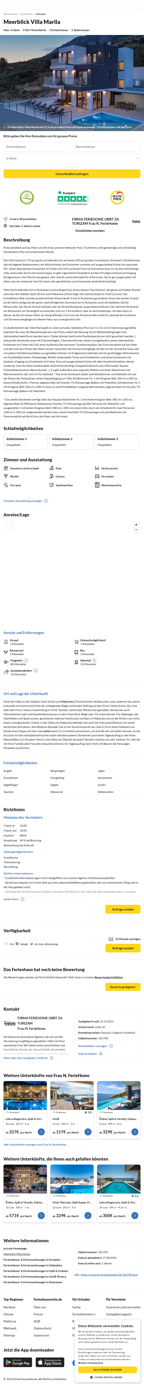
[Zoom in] (136, 524)
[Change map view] (8, 525)
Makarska (67, 701)
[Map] (72, 572)
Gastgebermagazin (119, 1314)
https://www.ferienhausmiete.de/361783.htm (109, 1274)
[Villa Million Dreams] (25, 1179)
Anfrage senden (123, 909)
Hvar (84, 714)
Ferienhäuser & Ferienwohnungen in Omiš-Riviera (35, 1276)
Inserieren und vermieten (123, 1307)
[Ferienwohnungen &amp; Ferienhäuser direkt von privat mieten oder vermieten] (6, 4)
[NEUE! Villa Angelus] (118, 1095)
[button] (131, 4)
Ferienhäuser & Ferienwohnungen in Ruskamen (33, 1282)
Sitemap (9, 1335)
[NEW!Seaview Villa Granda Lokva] (25, 1095)
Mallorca (10, 1321)
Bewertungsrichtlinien (109, 977)
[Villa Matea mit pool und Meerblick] (118, 1179)
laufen (47, 731)
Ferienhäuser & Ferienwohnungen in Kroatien (32, 1259)
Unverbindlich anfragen (72, 174)
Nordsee (9, 1307)
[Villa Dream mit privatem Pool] (72, 1095)
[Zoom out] (136, 529)
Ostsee (8, 1314)
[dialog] (107, 1351)
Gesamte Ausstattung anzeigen (23, 500)
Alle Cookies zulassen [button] (108, 1369)
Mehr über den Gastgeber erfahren (26, 1057)
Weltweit (10, 1328)
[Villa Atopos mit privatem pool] (72, 1179)
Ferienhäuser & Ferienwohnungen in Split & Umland (36, 1270)
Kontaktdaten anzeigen (90, 230)
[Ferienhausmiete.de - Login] (123, 4)
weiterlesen (11, 899)
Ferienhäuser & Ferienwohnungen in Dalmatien (33, 1265)
